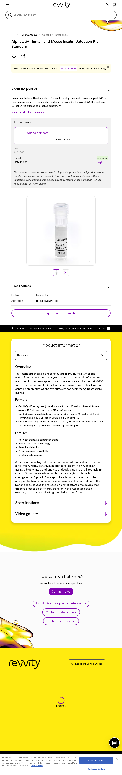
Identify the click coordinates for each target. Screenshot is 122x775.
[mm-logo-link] (61, 5)
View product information (28, 112)
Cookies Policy (36, 766)
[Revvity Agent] (114, 743)
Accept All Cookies (96, 760)
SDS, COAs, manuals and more (75, 328)
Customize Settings (96, 769)
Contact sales (61, 591)
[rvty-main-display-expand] (90, 260)
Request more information (61, 313)
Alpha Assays (29, 35)
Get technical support (61, 621)
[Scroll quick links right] (107, 328)
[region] (61, 764)
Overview (22, 355)
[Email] (22, 58)
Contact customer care (61, 612)
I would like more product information (61, 603)
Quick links (17, 328)
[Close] (116, 758)
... (13, 35)
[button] (107, 5)
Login (100, 162)
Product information (41, 328)
